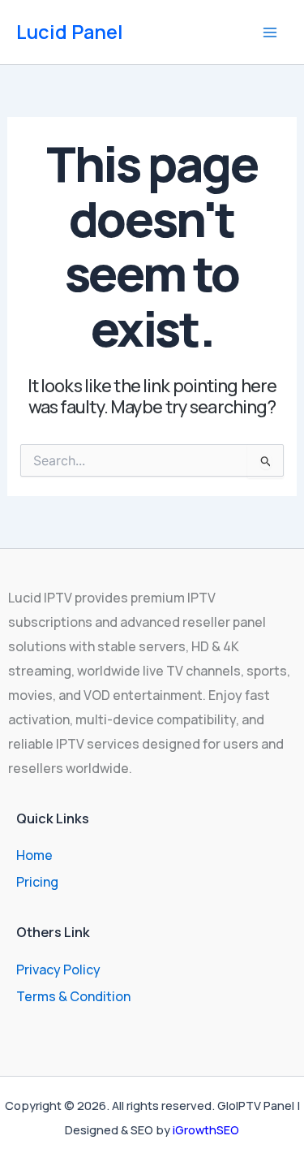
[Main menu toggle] (270, 32)
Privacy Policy (58, 969)
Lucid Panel (69, 32)
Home (34, 855)
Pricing (37, 882)
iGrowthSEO (206, 1129)
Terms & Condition (73, 996)
